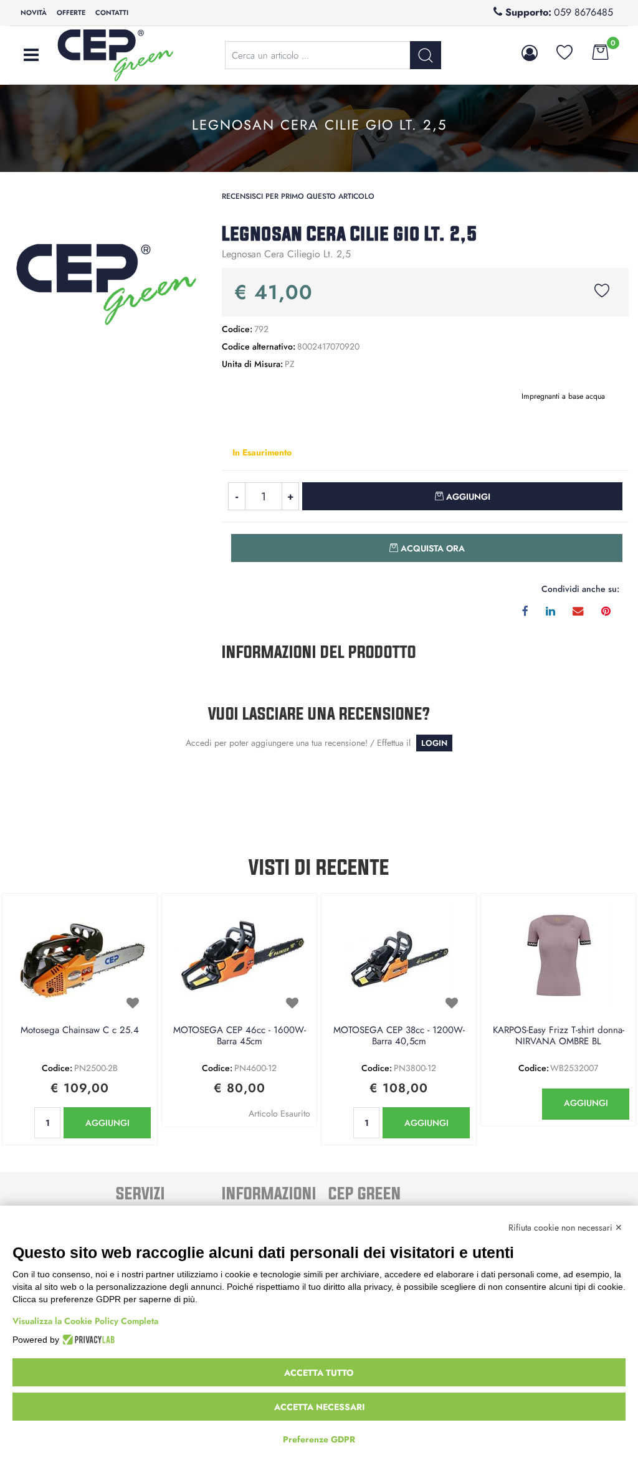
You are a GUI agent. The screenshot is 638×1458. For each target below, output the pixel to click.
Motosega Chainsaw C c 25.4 (80, 1030)
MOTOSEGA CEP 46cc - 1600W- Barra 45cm (239, 1036)
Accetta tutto (319, 1372)
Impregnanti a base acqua (563, 396)
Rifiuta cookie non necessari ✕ (565, 1227)
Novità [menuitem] (34, 12)
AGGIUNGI (107, 1123)
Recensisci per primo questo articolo (298, 196)
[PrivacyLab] (87, 1339)
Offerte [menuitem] (71, 12)
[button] (106, 283)
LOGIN (434, 743)
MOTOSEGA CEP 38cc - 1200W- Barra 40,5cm (399, 1036)
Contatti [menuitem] (111, 12)
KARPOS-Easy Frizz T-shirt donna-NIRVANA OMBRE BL (558, 1036)
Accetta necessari (319, 1407)
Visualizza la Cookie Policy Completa (85, 1321)
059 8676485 (583, 12)
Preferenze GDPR (319, 1439)
